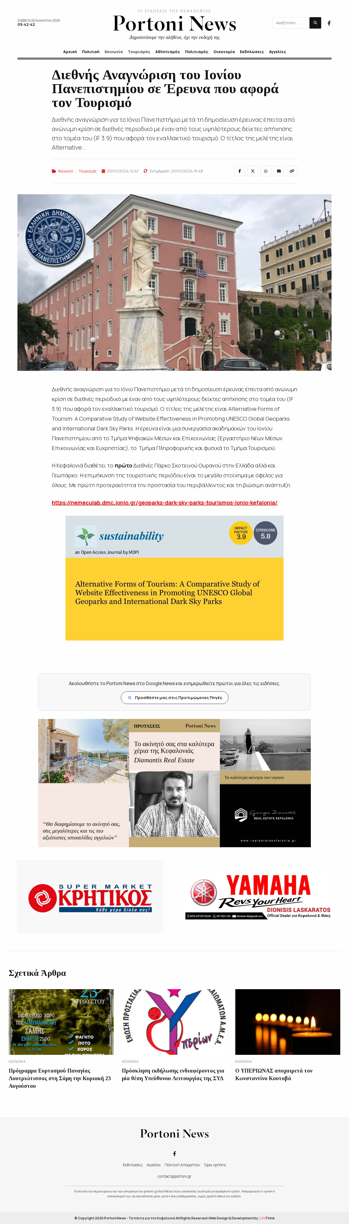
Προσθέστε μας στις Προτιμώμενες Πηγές (175, 697)
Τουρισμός (88, 171)
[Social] (329, 23)
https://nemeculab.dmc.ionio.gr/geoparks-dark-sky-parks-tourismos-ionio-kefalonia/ (165, 502)
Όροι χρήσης (215, 1164)
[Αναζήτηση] (315, 23)
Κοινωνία (65, 171)
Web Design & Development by (242, 1218)
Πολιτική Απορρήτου (182, 1164)
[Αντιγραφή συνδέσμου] (292, 171)
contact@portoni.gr (174, 1176)
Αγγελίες (154, 1164)
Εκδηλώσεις (133, 1164)
